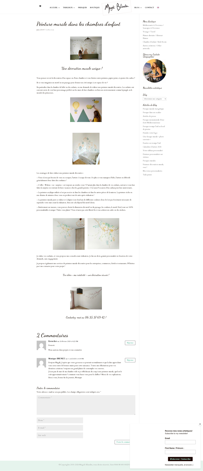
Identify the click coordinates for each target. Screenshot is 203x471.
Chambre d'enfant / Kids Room (154, 42)
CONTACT (149, 8)
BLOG (137, 8)
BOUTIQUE (95, 8)
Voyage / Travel (149, 32)
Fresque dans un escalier (152, 112)
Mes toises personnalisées (152, 171)
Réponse (130, 343)
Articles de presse (149, 116)
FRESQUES (82, 8)
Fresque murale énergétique (153, 109)
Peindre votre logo (150, 133)
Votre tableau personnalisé (153, 150)
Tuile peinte (147, 175)
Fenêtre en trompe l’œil (152, 143)
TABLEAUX (68, 8)
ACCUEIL (54, 8)
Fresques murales (149, 161)
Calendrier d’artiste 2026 (152, 147)
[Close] (200, 424)
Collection (50, 30)
